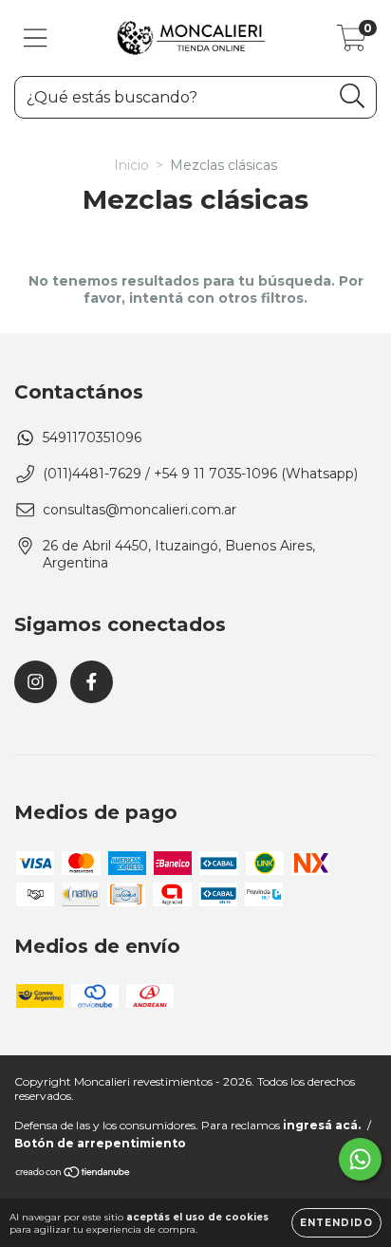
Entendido (336, 1223)
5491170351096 (92, 437)
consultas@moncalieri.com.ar (139, 509)
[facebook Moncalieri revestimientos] (91, 682)
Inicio (131, 165)
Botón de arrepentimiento (100, 1143)
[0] (351, 42)
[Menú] (35, 38)
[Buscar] (352, 96)
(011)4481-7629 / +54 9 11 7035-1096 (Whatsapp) (200, 473)
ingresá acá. (322, 1125)
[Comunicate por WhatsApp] (360, 1159)
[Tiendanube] (73, 1174)
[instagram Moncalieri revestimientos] (35, 682)
